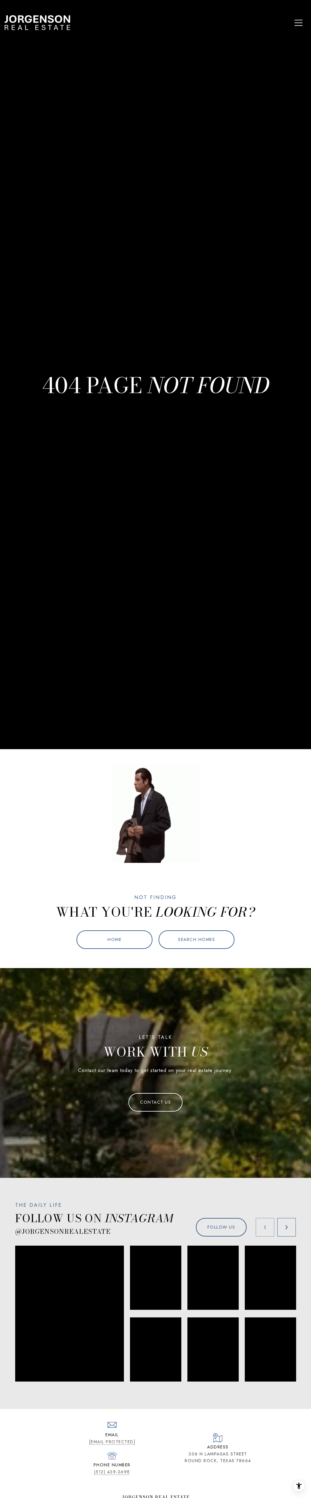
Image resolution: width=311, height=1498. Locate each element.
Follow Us (221, 1227)
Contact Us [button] (155, 1102)
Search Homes (196, 939)
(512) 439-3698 (112, 1472)
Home (114, 939)
